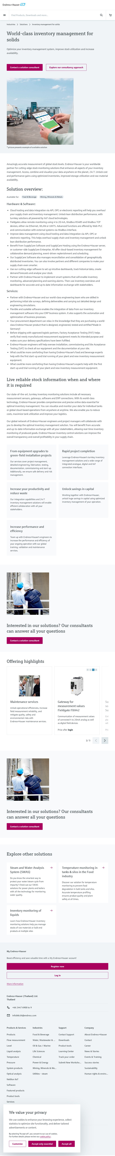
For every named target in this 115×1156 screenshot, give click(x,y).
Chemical (37, 1056)
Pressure (11, 1062)
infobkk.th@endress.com (24, 1015)
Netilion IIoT (12, 1079)
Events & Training (93, 1056)
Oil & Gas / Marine (41, 1045)
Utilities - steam (40, 1073)
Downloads (64, 1040)
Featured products (15, 1090)
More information (15, 983)
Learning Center (66, 1051)
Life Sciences (39, 1051)
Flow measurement (16, 1040)
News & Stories (92, 1051)
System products (15, 1068)
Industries (11, 24)
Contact (88, 1040)
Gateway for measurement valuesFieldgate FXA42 (71, 706)
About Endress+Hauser (96, 1034)
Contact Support (66, 1034)
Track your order (67, 1056)
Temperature (13, 1056)
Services (10, 1101)
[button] (25, 67)
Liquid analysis (14, 1051)
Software (11, 1084)
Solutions (24, 24)
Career (88, 1045)
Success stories (92, 1062)
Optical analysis (14, 1073)
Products (11, 1034)
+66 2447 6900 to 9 (22, 1007)
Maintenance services (24, 702)
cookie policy (45, 1136)
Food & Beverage (41, 1034)
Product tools (13, 1096)
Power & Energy (40, 1062)
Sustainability (91, 1068)
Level (9, 1045)
